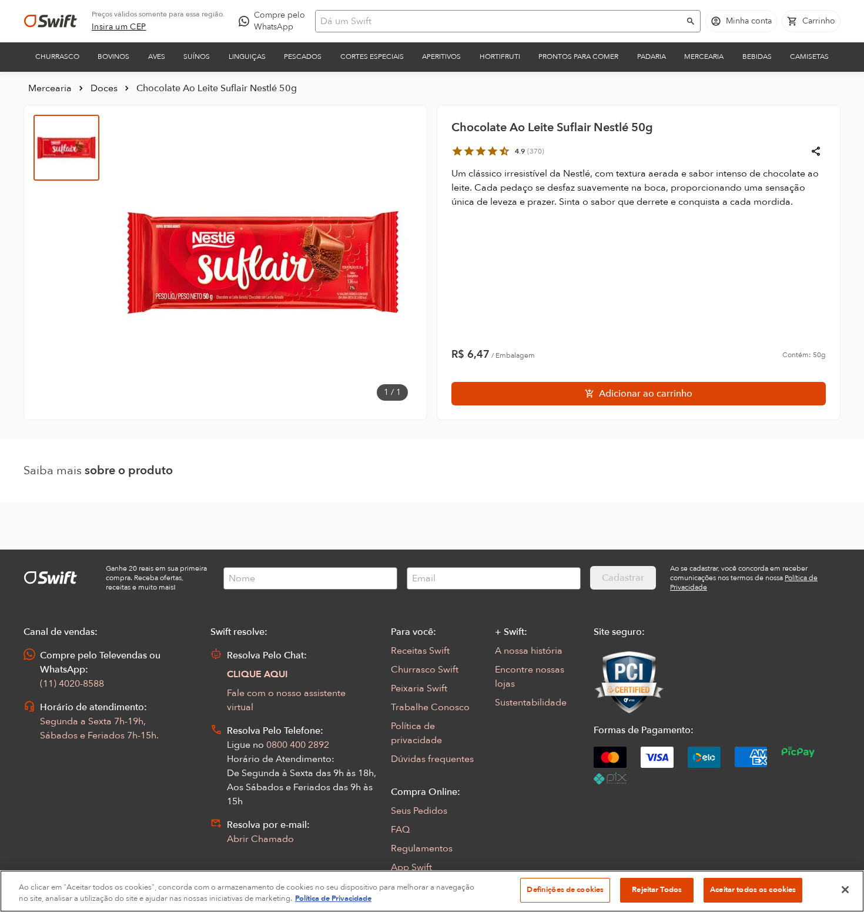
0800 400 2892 (297, 744)
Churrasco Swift (424, 669)
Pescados (303, 56)
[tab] (66, 148)
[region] (432, 891)
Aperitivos (441, 56)
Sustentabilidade (531, 702)
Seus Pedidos (419, 810)
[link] (119, 27)
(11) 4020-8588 (72, 683)
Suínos (196, 56)
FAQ (400, 829)
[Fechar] (845, 890)
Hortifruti (500, 56)
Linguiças (247, 56)
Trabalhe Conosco (430, 707)
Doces (104, 88)
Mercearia (704, 56)
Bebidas (757, 56)
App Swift (411, 867)
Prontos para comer (578, 56)
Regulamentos (422, 848)
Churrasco (57, 56)
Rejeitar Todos (657, 889)
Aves (156, 56)
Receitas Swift (420, 650)
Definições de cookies (565, 889)
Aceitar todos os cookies (753, 889)
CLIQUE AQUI (257, 674)
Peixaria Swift (419, 688)
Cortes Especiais (372, 56)
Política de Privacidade (333, 899)
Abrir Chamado (260, 839)
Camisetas (809, 56)
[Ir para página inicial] (51, 21)
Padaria (651, 56)
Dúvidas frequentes (432, 759)
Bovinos (113, 56)
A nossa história (528, 650)
